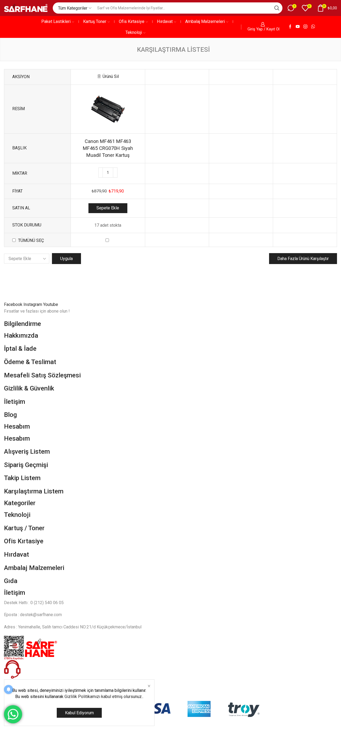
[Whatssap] (313, 27)
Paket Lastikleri (56, 21)
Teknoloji (133, 32)
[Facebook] (290, 27)
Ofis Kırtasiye (131, 21)
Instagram (33, 304)
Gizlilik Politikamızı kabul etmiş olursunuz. (103, 696)
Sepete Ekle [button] (107, 207)
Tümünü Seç (31, 240)
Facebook (13, 304)
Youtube (50, 304)
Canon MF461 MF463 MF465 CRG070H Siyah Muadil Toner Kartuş (108, 148)
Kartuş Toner (94, 21)
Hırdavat (165, 21)
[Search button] (276, 8)
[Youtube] (298, 27)
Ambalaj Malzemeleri (205, 21)
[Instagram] (305, 27)
